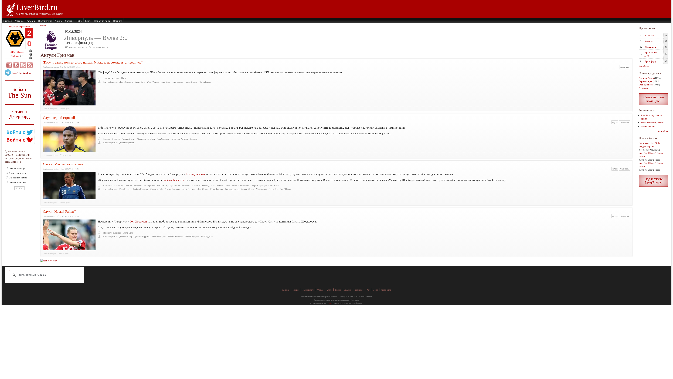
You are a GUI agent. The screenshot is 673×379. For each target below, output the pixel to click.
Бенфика (116, 139)
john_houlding (646, 153)
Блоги (88, 20)
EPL (13, 51)
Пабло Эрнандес (175, 236)
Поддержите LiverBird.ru (653, 180)
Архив (58, 20)
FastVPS (330, 303)
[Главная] (10, 8)
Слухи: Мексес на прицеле (63, 164)
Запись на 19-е (648, 126)
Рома (234, 185)
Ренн (228, 185)
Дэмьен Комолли (172, 189)
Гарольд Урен (645, 81)
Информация (45, 20)
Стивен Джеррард (19, 114)
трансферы (624, 122)
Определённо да (16, 168)
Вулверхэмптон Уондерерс (178, 185)
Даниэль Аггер (125, 236)
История (30, 20)
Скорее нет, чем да (17, 177)
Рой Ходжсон (138, 221)
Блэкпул (120, 185)
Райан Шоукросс (192, 236)
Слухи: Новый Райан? (59, 211)
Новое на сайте (102, 20)
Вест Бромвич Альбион (154, 185)
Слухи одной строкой (59, 117)
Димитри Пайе (156, 189)
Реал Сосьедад (163, 139)
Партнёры (358, 289)
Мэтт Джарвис (216, 189)
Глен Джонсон (646, 84)
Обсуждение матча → (76, 47)
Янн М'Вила (285, 189)
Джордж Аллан (646, 77)
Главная (7, 20)
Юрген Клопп (205, 82)
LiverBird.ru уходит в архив (650, 144)
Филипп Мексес (247, 189)
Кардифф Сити (128, 139)
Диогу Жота (140, 82)
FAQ (368, 289)
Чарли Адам (261, 189)
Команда (19, 20)
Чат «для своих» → (98, 47)
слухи (614, 122)
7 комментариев (50, 202)
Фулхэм (648, 41)
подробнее (663, 130)
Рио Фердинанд (232, 189)
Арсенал (106, 139)
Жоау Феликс (153, 82)
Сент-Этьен (273, 185)
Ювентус (124, 78)
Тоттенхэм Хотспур (179, 139)
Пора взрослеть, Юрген (652, 122)
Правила (117, 20)
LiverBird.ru (36, 6)
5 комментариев (50, 108)
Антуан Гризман (110, 82)
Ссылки (347, 289)
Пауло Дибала (191, 82)
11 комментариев (51, 155)
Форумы (69, 20)
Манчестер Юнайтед (146, 139)
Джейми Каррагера (173, 180)
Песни (338, 289)
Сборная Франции (259, 185)
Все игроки (643, 88)
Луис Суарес (177, 82)
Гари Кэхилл (125, 189)
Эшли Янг (273, 189)
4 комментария (50, 253)
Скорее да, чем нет (17, 173)
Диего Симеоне (126, 82)
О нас (375, 289)
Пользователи (308, 289)
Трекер (296, 289)
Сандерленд (244, 185)
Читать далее (64, 108)
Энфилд (15, 56)
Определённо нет (17, 182)
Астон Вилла (108, 185)
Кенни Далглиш (196, 174)
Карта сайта (386, 289)
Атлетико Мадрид (111, 78)
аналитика (624, 67)
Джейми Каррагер (140, 189)
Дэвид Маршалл (126, 142)
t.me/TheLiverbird (22, 73)
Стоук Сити (128, 232)
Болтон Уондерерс (133, 185)
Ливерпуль (650, 46)
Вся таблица (644, 66)
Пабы (79, 20)
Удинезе (193, 139)
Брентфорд (650, 61)
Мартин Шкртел (159, 236)
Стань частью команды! (653, 99)
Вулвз (20, 51)
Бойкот (19, 92)
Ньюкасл (649, 35)
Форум (320, 289)
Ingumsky (643, 143)
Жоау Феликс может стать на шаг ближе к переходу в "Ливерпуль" (93, 62)
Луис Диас (165, 82)
